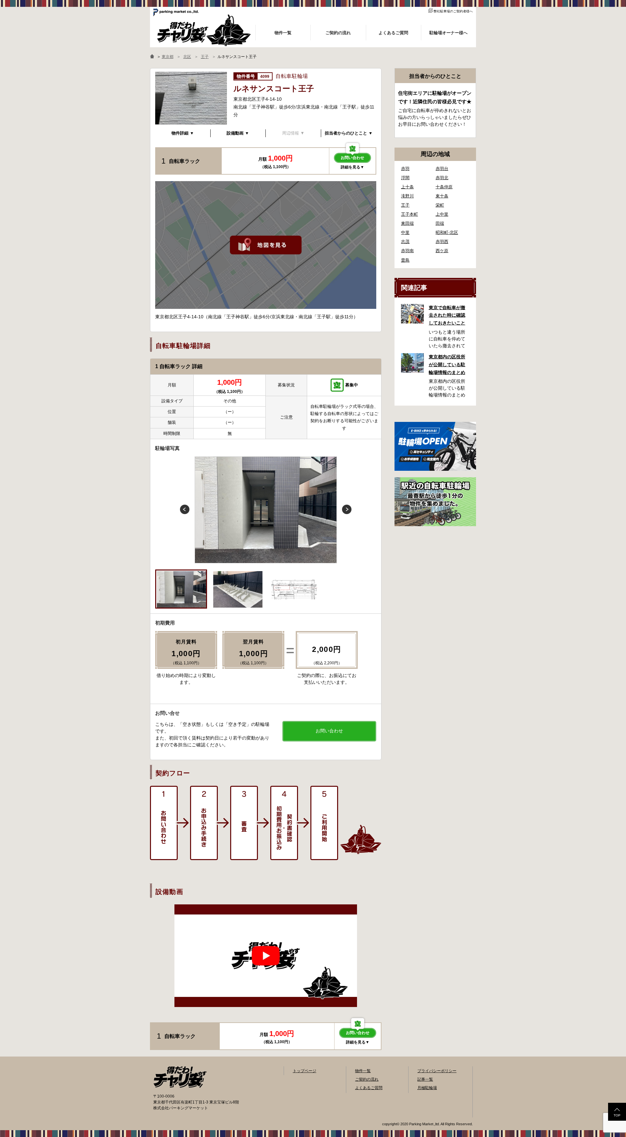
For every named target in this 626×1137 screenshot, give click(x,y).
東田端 (407, 223)
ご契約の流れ (367, 1079)
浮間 (405, 177)
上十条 (407, 186)
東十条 (442, 196)
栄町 (440, 205)
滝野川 (407, 196)
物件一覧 (363, 1071)
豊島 (405, 260)
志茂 (405, 241)
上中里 (442, 214)
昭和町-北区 (447, 232)
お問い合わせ (352, 157)
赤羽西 (442, 241)
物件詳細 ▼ (182, 133)
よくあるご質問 (368, 1088)
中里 (405, 232)
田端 (440, 223)
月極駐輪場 (427, 1088)
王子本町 (409, 214)
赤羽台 (442, 168)
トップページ (304, 1071)
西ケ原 (442, 250)
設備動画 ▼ (238, 133)
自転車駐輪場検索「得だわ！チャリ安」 (180, 1077)
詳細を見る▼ (352, 167)
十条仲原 (444, 186)
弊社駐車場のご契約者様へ (453, 11)
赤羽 (405, 168)
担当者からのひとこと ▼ (349, 133)
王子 (405, 205)
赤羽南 (407, 250)
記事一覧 (425, 1079)
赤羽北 (442, 177)
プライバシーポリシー (436, 1071)
